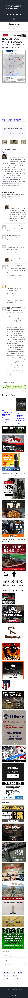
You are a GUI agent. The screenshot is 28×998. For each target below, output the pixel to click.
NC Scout (5, 119)
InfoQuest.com (14, 991)
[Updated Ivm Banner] (14, 385)
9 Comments (16, 120)
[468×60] (14, 34)
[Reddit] (11, 133)
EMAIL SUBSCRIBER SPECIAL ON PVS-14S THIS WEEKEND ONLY (20, 416)
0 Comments (6, 421)
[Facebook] (5, 133)
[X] (8, 133)
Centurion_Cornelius (11, 285)
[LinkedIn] (14, 133)
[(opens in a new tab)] (21, 398)
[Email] (19, 133)
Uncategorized (10, 120)
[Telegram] (22, 133)
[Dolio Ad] (14, 140)
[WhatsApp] (17, 133)
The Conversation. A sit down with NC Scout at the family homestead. (7, 415)
